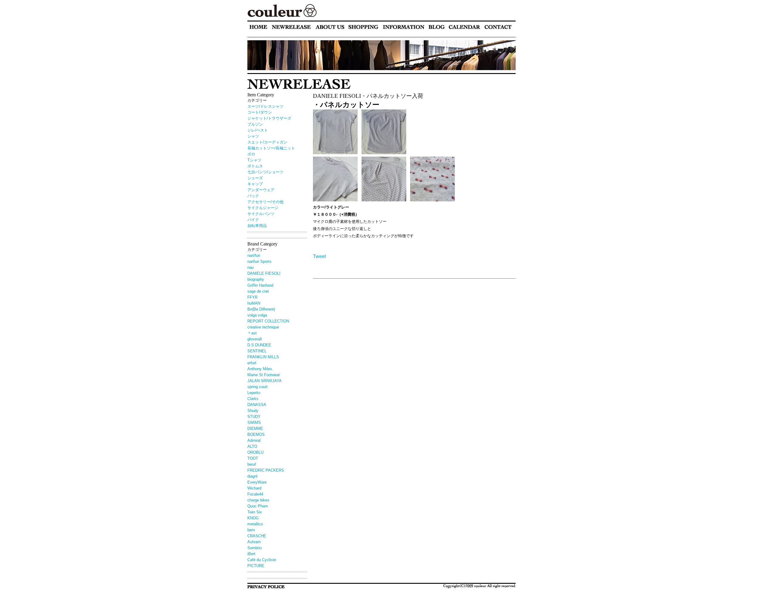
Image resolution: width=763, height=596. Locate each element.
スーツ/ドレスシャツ (265, 106)
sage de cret (258, 291)
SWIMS (254, 422)
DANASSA (256, 404)
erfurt (251, 363)
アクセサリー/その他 (265, 202)
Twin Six (254, 512)
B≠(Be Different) (261, 309)
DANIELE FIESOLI (263, 273)
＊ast (252, 333)
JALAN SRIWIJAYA (264, 381)
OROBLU (255, 452)
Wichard (254, 488)
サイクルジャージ (262, 208)
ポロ (251, 154)
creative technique (263, 327)
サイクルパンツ (261, 213)
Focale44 (255, 494)
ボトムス (255, 166)
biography (255, 279)
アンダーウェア (261, 190)
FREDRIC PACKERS (265, 470)
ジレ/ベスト (257, 130)
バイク (253, 219)
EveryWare (256, 482)
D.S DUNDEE (259, 345)
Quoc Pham (257, 506)
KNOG (253, 518)
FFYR (252, 297)
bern (251, 530)
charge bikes (258, 500)
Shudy (252, 410)
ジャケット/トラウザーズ (269, 118)
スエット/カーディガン (267, 142)
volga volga (257, 315)
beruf (251, 464)
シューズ (255, 178)
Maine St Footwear (263, 375)
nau (250, 267)
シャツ (253, 136)
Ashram (254, 542)
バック (253, 196)
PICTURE (255, 565)
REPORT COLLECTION (268, 321)
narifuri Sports (259, 261)
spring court (257, 387)
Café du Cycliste (261, 560)
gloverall (254, 339)
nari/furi (253, 255)
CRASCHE (256, 536)
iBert (253, 554)
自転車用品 (257, 225)
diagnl (252, 476)
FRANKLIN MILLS (263, 357)
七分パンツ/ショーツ (265, 172)
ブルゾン (255, 124)
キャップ (255, 184)
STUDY (253, 416)
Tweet (319, 256)
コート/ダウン (259, 112)
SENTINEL (256, 351)
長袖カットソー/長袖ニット (271, 148)
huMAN (253, 303)
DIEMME (255, 428)
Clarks (252, 398)
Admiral (253, 440)
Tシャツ (254, 160)
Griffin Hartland (260, 285)
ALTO (252, 446)
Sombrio (254, 548)
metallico (255, 524)
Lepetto (253, 392)
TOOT (252, 458)
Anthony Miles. (260, 369)
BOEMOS (256, 434)
